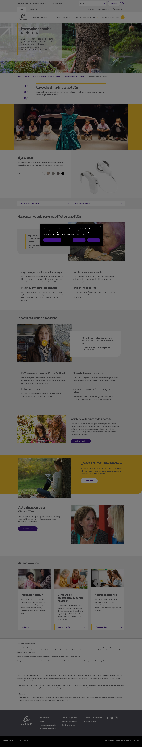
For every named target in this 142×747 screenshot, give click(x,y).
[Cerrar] (100, 226)
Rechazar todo (79, 240)
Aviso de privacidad (65, 234)
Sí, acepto (94, 240)
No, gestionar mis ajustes (52, 240)
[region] (71, 235)
